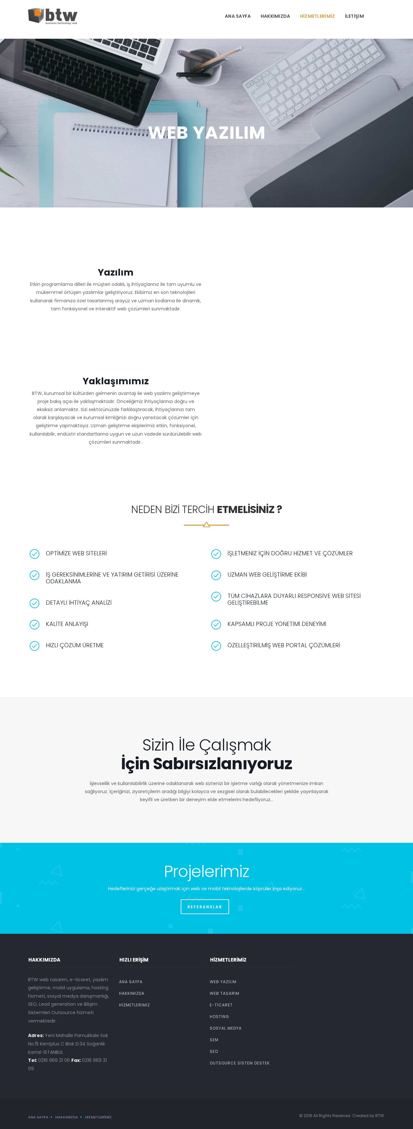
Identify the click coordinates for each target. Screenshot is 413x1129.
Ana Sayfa (238, 16)
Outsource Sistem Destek (240, 1063)
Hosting (219, 1016)
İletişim (354, 16)
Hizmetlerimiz (317, 16)
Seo (214, 1051)
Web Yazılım (223, 981)
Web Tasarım (224, 993)
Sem (214, 1040)
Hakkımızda (275, 16)
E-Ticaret (221, 1005)
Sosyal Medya (226, 1028)
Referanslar (204, 907)
